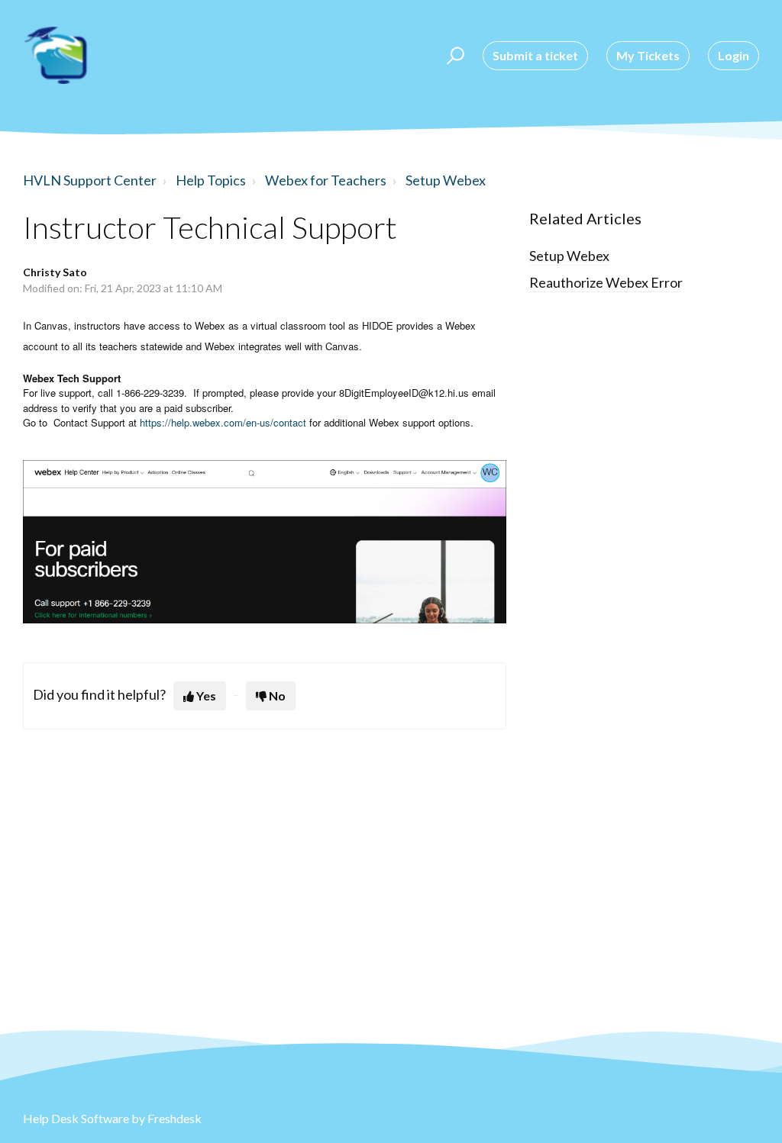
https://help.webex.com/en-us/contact (223, 422)
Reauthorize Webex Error (606, 282)
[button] (453, 56)
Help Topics (211, 180)
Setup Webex (446, 180)
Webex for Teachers (325, 180)
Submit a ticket (535, 55)
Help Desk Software (77, 1118)
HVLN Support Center (90, 180)
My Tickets (648, 55)
